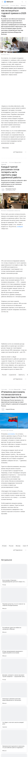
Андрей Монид (10, 409)
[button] (14, 45)
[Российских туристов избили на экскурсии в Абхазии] (14, 622)
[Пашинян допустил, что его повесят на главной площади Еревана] (14, 599)
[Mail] (5, 2)
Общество (23, 5)
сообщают (20, 226)
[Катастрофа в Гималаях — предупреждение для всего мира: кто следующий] (14, 575)
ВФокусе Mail (17, 162)
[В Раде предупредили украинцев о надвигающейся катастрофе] (14, 646)
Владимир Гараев (11, 189)
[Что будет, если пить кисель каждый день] (14, 717)
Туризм (24, 389)
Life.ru (17, 5)
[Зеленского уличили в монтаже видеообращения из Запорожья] (14, 694)
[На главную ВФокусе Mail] (9, 2)
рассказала (11, 434)
